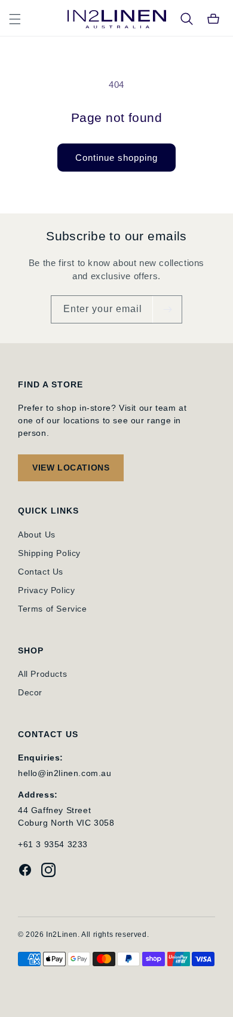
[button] (15, 19)
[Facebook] (25, 872)
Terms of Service (52, 608)
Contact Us (40, 571)
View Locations (70, 467)
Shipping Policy (49, 553)
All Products (42, 674)
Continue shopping (116, 157)
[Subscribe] (167, 309)
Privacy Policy (46, 590)
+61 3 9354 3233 (53, 844)
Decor (30, 692)
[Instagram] (48, 872)
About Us (37, 534)
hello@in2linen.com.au (65, 773)
